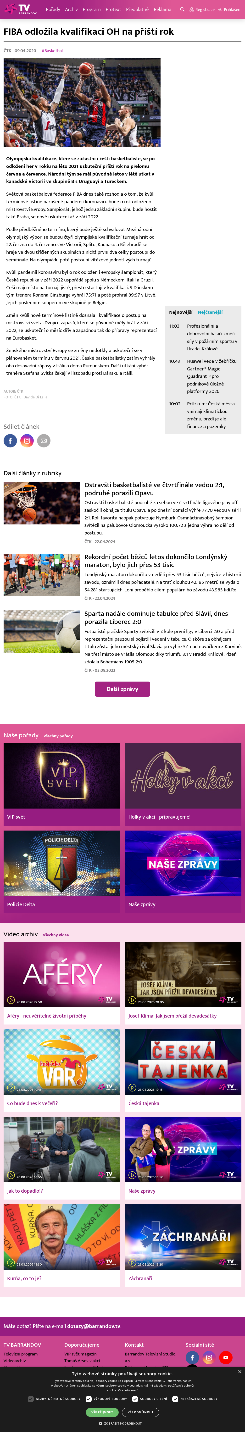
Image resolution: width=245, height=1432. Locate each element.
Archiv (71, 9)
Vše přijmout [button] (102, 1412)
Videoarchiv (15, 1360)
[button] (122, 1423)
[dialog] (122, 1399)
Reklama (162, 9)
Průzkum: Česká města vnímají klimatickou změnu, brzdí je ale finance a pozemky (211, 415)
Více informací (128, 1390)
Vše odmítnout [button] (140, 1412)
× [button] (239, 1372)
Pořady (53, 9)
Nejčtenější (210, 312)
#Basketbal (52, 50)
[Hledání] (183, 9)
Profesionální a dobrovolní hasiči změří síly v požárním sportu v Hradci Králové (212, 337)
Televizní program (21, 1354)
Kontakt (134, 1345)
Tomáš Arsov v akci (82, 1360)
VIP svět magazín (80, 1354)
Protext (113, 9)
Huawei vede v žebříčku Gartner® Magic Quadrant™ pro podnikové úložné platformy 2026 (212, 376)
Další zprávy (122, 689)
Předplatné (137, 9)
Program (92, 9)
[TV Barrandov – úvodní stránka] (20, 9)
